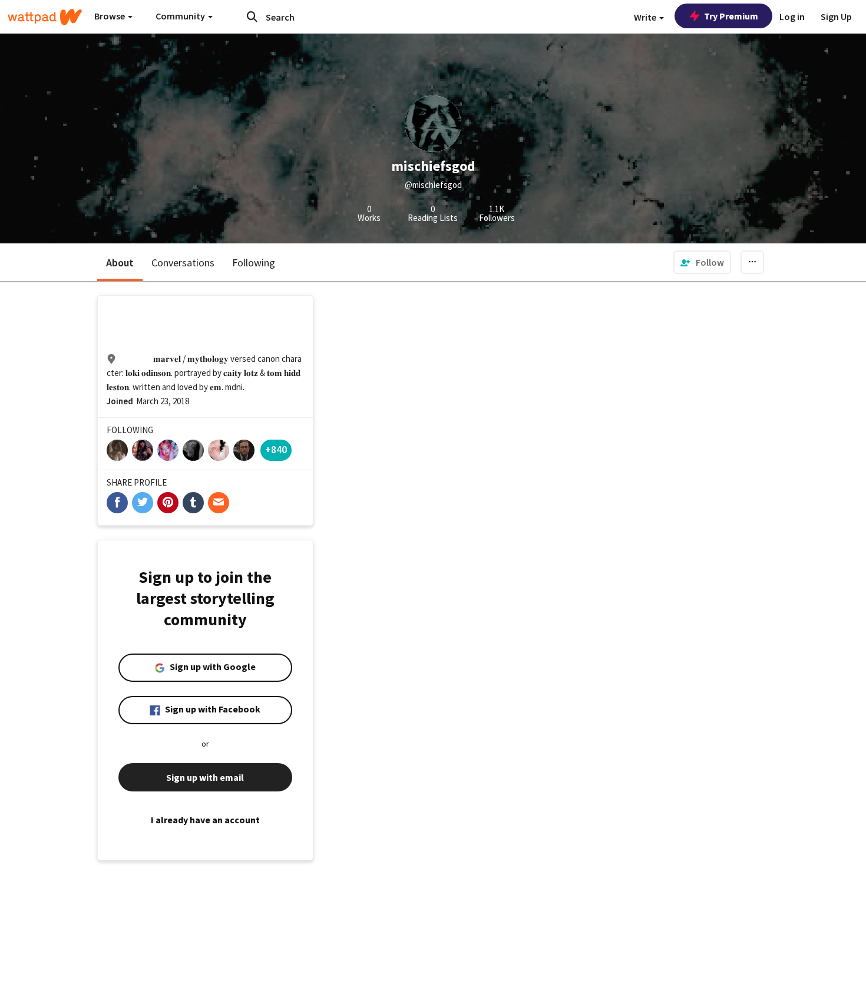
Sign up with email (205, 777)
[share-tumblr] (193, 502)
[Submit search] (252, 16)
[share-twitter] (142, 502)
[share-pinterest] (168, 502)
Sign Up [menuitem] (836, 16)
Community (181, 16)
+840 (276, 449)
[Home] (45, 17)
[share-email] (218, 502)
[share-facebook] (117, 502)
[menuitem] (702, 262)
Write (646, 17)
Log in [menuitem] (792, 16)
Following (253, 262)
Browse (110, 16)
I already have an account (205, 820)
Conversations (182, 262)
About (120, 262)
